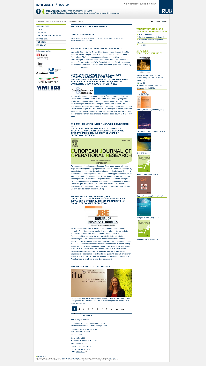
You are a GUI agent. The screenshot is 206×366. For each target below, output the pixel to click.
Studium (41, 33)
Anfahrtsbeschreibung (79, 343)
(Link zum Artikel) (97, 189)
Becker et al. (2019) (144, 153)
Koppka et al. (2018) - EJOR (147, 239)
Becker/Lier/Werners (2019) (147, 175)
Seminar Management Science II (151, 37)
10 (116, 309)
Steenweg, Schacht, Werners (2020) (151, 131)
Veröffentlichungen (49, 36)
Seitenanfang (41, 356)
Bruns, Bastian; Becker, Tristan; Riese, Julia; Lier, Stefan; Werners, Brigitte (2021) (150, 77)
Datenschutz (75, 358)
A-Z (125, 4)
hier (90, 41)
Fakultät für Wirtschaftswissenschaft (53, 21)
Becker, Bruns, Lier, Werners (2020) (150, 110)
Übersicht (133, 4)
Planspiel (142, 45)
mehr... (85, 303)
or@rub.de (80, 352)
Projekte (42, 39)
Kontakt (151, 4)
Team (39, 29)
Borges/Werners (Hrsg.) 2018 (148, 218)
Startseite (42, 26)
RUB (38, 21)
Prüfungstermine (145, 34)
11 (122, 309)
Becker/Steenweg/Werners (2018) (150, 196)
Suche (143, 4)
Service (41, 42)
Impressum (66, 358)
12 (75, 313)
